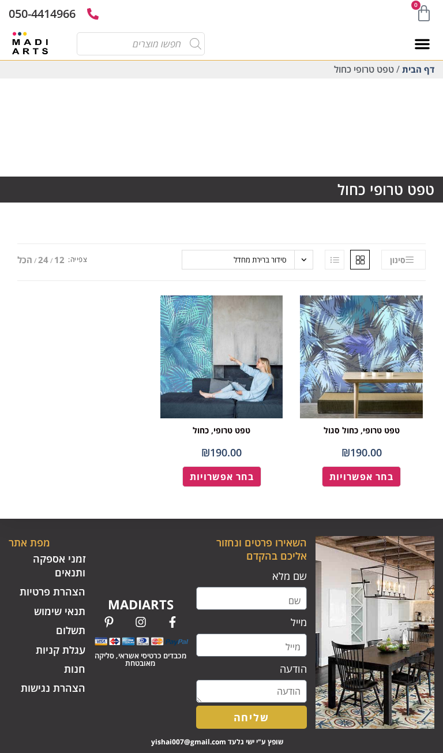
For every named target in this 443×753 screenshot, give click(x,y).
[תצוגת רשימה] (334, 259)
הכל (24, 259)
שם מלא (289, 576)
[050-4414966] (93, 14)
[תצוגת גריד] (360, 259)
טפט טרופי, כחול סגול (362, 430)
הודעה (293, 669)
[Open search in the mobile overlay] (145, 43)
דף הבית (418, 69)
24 (43, 259)
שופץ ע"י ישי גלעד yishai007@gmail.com (217, 742)
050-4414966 (42, 13)
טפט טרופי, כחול (221, 430)
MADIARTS (141, 604)
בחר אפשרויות (361, 476)
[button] (422, 44)
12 (59, 259)
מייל (299, 622)
